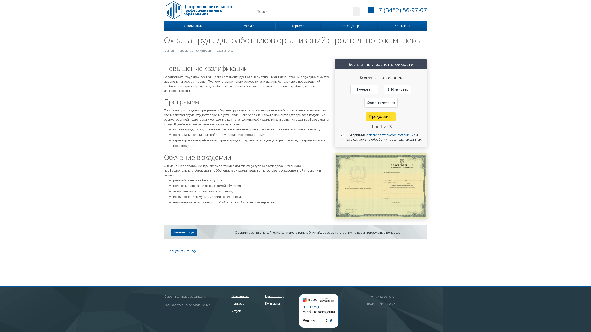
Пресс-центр (349, 26)
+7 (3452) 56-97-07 (401, 10)
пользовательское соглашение (392, 135)
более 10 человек (381, 103)
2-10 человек (397, 89)
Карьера (298, 26)
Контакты (402, 26)
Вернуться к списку (182, 251)
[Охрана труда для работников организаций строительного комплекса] (381, 156)
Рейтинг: (310, 320)
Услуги (250, 26)
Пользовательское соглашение (187, 305)
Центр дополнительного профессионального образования (207, 10)
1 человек (364, 89)
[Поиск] (356, 11)
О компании (194, 26)
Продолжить (381, 116)
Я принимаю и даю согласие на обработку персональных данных (384, 137)
